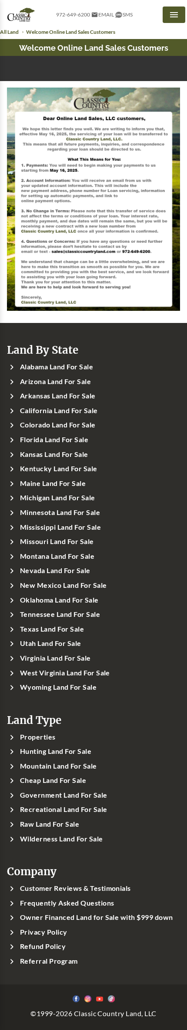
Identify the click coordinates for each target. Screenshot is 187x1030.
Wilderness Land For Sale (61, 839)
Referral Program (49, 961)
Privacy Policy (43, 932)
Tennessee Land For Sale (60, 614)
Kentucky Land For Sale (58, 469)
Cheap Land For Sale (53, 780)
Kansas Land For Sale (54, 454)
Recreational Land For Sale (63, 809)
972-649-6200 (73, 14)
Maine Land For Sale (53, 483)
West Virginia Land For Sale (65, 673)
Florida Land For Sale (54, 439)
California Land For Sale (59, 410)
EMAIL (106, 14)
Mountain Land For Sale (58, 766)
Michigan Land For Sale (57, 498)
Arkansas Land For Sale (58, 396)
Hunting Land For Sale (55, 751)
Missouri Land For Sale (57, 541)
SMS (128, 14)
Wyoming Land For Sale (58, 687)
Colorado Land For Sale (58, 425)
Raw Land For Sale (49, 824)
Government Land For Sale (63, 795)
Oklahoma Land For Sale (59, 600)
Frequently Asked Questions (67, 903)
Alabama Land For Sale (56, 367)
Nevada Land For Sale (55, 570)
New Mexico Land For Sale (63, 585)
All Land (9, 32)
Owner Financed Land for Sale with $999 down (96, 917)
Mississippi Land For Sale (60, 527)
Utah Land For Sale (50, 643)
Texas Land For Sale (52, 629)
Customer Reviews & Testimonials (75, 888)
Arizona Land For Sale (55, 381)
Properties (38, 737)
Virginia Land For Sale (55, 658)
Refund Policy (43, 946)
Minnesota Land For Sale (60, 512)
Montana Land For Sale (57, 556)
